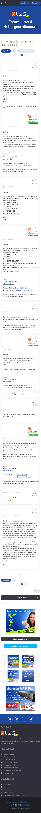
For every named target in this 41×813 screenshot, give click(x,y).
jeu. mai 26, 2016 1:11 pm (12, 187)
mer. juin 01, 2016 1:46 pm (12, 516)
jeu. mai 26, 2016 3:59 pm (12, 349)
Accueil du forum (5, 37)
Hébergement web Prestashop (13, 770)
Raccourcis (2, 3)
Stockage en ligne (9, 773)
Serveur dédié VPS (9, 760)
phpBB (24, 801)
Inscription (7, 787)
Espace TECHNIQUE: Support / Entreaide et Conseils (20, 37)
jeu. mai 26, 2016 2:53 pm (12, 312)
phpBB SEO (24, 804)
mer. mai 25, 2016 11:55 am (12, 71)
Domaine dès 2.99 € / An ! (20, 646)
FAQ (5, 790)
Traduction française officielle (16, 802)
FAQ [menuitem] (5, 3)
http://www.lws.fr (8, 159)
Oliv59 (34, 64)
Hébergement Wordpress (11, 768)
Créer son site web (9, 765)
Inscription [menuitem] (24, 3)
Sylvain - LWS (32, 119)
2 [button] (24, 55)
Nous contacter (8, 792)
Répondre (6, 51)
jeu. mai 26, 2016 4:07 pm (12, 409)
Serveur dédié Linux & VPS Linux (33, 37)
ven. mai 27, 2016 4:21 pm (12, 438)
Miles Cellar (30, 802)
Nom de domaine (9, 754)
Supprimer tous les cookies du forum (15, 795)
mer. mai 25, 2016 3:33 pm (12, 127)
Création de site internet (11, 762)
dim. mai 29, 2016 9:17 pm (12, 492)
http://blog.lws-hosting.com (23, 165)
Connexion (7, 784)
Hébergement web (9, 757)
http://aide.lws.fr (22, 163)
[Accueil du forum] (20, 15)
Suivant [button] (27, 55)
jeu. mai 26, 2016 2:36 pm (12, 239)
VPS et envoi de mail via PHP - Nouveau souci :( (17, 43)
